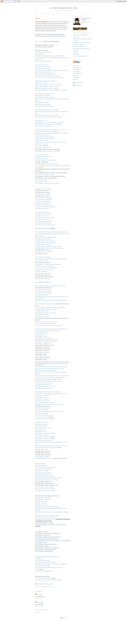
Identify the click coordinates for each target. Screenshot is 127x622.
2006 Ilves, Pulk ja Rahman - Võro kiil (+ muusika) (47, 86)
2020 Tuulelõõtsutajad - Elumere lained (44, 458)
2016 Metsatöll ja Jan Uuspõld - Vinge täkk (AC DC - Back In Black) (51, 300)
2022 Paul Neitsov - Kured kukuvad (43, 497)
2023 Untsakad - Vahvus (41, 542)
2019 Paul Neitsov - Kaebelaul (42, 399)
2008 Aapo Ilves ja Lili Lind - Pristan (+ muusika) (46, 115)
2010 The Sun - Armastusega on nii (43, 147)
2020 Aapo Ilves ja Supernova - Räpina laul (45, 447)
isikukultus (46, 584)
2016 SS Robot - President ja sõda (43, 289)
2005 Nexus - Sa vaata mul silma (42, 66)
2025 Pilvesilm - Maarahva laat (42, 578)
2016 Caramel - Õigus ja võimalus (43, 291)
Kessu (38, 594)
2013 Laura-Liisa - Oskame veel (42, 219)
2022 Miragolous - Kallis (41, 501)
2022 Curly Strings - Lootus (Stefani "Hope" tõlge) (47, 506)
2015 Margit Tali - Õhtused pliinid (43, 273)
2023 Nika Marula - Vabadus (42, 546)
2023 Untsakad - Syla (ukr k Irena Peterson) (46, 544)
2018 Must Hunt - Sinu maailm (42, 352)
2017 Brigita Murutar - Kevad (42, 311)
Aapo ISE (75, 79)
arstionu (39, 602)
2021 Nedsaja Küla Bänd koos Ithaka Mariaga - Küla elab (48, 478)
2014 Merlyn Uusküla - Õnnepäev (43, 244)
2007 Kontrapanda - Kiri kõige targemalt (44, 93)
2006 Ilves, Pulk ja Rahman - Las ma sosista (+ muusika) (48, 84)
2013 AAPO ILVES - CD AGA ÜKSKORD (45, 228)
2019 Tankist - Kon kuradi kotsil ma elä (44, 415)
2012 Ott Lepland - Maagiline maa (43, 201)
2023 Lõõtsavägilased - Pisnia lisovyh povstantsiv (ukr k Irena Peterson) (52, 540)
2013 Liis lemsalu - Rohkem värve (43, 223)
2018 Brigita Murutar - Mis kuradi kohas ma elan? (46, 339)
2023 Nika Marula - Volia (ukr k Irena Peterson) (47, 548)
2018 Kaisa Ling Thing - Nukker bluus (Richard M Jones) (48, 379)
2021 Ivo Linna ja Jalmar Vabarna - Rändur (45, 490)
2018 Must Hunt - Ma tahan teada (43, 343)
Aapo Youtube (76, 71)
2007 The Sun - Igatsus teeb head (42, 104)
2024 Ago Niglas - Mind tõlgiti (42, 565)
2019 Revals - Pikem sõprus (41, 413)
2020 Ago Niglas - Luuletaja (41, 435)
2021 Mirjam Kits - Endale (41, 465)
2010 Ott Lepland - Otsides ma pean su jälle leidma (47, 131)
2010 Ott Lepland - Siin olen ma (42, 135)
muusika (51, 584)
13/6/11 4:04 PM (39, 606)
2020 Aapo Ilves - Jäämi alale (42, 436)
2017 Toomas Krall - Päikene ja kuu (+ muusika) (46, 321)
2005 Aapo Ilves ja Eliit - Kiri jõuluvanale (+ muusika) (47, 75)
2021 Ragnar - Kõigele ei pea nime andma (45, 476)
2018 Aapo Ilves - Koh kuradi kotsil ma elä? (45, 341)
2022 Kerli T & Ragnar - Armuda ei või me (45, 519)
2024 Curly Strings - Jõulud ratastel (43, 571)
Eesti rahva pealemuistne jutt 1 (80, 56)
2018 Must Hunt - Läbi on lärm (42, 356)
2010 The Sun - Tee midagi (41, 144)
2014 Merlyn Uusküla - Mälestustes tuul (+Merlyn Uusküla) (49, 248)
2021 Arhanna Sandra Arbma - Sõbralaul (44, 487)
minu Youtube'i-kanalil (52, 34)
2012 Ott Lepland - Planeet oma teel (43, 199)
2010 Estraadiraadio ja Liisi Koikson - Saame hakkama (48, 151)
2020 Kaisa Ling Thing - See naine (43, 427)
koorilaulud (62, 27)
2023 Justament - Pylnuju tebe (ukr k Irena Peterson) (48, 537)
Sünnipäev (75, 52)
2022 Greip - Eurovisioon (41, 503)
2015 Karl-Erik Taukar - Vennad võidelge (44, 266)
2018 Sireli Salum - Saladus (41, 332)
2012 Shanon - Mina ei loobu (42, 208)
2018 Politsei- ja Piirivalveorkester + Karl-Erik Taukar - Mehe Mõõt (51, 366)
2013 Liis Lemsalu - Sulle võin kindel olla (45, 224)
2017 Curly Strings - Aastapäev (42, 316)
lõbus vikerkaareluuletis (78, 46)
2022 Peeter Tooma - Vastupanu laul (43, 499)
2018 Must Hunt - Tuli (40, 334)
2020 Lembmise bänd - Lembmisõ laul (44, 440)
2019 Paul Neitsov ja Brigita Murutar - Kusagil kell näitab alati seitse (51, 393)
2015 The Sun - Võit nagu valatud (43, 257)
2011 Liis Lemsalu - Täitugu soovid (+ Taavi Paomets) (47, 183)
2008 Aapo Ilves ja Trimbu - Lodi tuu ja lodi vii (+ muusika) (49, 117)
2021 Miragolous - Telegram (41, 471)
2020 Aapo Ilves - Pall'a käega (42, 438)
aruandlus (40, 584)
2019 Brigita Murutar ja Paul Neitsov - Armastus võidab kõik (49, 404)
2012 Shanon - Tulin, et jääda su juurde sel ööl (46, 207)
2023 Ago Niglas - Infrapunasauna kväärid (45, 549)
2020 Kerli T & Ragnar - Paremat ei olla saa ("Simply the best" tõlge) (51, 445)
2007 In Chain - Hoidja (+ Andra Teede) (44, 106)
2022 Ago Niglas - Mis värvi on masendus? (45, 517)
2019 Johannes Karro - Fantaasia (42, 401)
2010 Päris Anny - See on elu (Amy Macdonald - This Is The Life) (50, 142)
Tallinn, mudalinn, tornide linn (80, 35)
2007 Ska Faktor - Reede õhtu (42, 102)
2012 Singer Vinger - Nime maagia (43, 189)
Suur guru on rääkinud (78, 44)
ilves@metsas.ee (63, 7)
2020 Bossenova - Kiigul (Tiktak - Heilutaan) (45, 433)
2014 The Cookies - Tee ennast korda (43, 251)
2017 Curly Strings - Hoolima (42, 314)
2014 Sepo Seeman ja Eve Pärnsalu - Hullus (45, 241)
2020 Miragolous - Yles (40, 431)
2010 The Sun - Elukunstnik (41, 145)
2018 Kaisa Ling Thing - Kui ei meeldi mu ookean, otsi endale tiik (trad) (52, 375)
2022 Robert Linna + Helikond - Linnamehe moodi (47, 515)
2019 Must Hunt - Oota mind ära (42, 395)
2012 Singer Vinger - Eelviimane (42, 194)
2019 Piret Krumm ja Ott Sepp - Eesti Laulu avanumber (48, 392)
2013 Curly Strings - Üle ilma (42, 212)
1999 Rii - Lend (38, 41)
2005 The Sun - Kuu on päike (42, 65)
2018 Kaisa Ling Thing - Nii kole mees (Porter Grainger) (48, 381)
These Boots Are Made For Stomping (81, 42)
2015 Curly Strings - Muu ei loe (42, 278)
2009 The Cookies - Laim (41, 120)
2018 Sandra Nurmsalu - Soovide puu (43, 388)
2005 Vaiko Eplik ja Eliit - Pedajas (43, 68)
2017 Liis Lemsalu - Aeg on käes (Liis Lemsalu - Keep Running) (50, 307)
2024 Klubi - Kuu (39, 558)
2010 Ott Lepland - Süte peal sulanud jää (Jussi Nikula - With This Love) (52, 133)
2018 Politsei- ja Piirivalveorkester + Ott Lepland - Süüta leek (49, 368)
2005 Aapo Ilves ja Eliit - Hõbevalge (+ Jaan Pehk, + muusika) (49, 77)
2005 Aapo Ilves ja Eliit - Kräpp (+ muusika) (45, 74)
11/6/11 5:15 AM (39, 598)
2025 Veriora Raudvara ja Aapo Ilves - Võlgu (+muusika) (48, 580)
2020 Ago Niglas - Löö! (40, 429)
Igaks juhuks (76, 54)
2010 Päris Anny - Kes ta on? (41, 140)
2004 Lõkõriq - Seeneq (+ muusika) (43, 52)
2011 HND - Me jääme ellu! (41, 158)
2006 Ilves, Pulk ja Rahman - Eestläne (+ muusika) (46, 88)
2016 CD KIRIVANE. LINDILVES (43, 282)
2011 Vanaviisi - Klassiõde (41, 154)
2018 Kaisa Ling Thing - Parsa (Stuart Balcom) (46, 370)
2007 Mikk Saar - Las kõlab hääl (42, 95)
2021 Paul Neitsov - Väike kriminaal (43, 469)
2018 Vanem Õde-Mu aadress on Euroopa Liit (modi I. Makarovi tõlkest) (52, 361)
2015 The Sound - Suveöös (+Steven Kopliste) (46, 268)
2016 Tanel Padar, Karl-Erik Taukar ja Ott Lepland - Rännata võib (50, 286)
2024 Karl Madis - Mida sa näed (42, 560)
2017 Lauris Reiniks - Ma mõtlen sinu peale (45, 304)
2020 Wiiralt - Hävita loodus (41, 422)
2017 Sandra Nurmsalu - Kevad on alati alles (45, 313)
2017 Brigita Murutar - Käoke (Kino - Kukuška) (46, 309)
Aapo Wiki (75, 65)
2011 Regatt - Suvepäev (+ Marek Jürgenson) (45, 160)
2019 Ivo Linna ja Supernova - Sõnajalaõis (45, 402)
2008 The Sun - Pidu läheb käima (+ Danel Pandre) (47, 109)
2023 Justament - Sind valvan (42, 535)
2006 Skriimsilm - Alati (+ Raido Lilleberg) (45, 81)
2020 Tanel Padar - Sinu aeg (41, 424)
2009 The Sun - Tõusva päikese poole (44, 126)
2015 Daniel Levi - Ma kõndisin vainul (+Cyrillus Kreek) (48, 264)
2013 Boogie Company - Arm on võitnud (44, 217)
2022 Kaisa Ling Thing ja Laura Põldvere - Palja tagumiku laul (50, 524)
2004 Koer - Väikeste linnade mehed (43, 61)
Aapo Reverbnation (77, 73)
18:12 (54, 586)
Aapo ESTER (76, 77)
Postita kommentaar (41, 609)
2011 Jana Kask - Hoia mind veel (42, 156)
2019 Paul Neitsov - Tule (41, 397)
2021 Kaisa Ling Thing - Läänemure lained (45, 467)
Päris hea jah (76, 37)
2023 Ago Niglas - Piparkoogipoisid (44, 551)
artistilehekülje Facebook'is (59, 36)
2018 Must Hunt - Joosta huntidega (43, 338)
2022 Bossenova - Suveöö (41, 505)
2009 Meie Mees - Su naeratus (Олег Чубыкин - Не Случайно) (49, 122)
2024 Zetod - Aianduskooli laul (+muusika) (45, 562)
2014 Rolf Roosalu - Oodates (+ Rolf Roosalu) (46, 242)
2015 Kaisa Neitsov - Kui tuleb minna (44, 269)
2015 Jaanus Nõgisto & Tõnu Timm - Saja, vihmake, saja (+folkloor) (51, 259)
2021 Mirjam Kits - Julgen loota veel (43, 474)
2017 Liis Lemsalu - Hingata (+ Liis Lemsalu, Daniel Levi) (48, 325)
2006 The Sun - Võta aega (41, 83)
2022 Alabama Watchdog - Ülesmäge (44, 523)
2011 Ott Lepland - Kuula (41, 180)
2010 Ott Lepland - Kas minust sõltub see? (45, 138)
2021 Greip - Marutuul (40, 463)
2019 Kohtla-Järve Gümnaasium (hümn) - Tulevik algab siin (49, 411)
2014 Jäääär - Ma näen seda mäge (43, 239)
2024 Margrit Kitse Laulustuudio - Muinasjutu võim (47, 556)
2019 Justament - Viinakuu (41, 417)
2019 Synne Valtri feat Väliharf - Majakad (44, 419)
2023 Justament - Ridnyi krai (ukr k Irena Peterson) (47, 533)
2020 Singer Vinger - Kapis (41, 449)
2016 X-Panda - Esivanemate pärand (43, 293)
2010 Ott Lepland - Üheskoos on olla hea (44, 136)
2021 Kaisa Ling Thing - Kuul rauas (43, 472)
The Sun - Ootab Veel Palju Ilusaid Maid (47, 237)
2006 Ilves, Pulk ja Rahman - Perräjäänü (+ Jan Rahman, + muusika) (51, 90)
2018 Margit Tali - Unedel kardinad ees (44, 383)
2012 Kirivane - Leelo (40, 198)
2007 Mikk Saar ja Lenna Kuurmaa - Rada (45, 97)
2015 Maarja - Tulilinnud (41, 271)
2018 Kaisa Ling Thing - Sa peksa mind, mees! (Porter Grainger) (50, 377)
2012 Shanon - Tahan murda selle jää (43, 205)
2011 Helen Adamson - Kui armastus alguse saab (46, 163)
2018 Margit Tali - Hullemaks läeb (43, 384)
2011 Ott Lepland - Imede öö (41, 181)
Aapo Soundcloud (77, 67)
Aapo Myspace (76, 69)
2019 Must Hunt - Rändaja (41, 410)
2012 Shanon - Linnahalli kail (42, 203)
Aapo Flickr (76, 75)
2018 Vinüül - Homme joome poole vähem (45, 386)
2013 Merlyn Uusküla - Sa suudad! (43, 214)
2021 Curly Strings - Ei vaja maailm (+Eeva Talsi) (46, 479)
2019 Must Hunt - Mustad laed (42, 408)
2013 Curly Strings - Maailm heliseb (43, 221)
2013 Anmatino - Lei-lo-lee (41, 215)
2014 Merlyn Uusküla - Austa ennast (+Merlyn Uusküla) (48, 246)
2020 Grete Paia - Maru (40, 426)
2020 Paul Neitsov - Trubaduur (42, 456)
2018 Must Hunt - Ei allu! (41, 336)
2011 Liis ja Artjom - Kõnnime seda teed (44, 174)
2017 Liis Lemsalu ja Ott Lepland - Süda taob (45, 323)
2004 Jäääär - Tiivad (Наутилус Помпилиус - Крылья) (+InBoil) (50, 56)
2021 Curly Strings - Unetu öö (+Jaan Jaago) (45, 488)
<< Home (37, 612)
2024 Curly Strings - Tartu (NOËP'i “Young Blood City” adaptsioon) (51, 564)
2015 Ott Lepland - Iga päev (41, 260)
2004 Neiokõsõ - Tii (39, 54)
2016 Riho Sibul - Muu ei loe (42, 295)
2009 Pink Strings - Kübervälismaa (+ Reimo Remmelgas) (48, 124)
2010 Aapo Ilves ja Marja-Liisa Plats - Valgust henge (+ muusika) (50, 129)
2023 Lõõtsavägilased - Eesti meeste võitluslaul (46, 539)
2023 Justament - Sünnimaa (41, 531)
